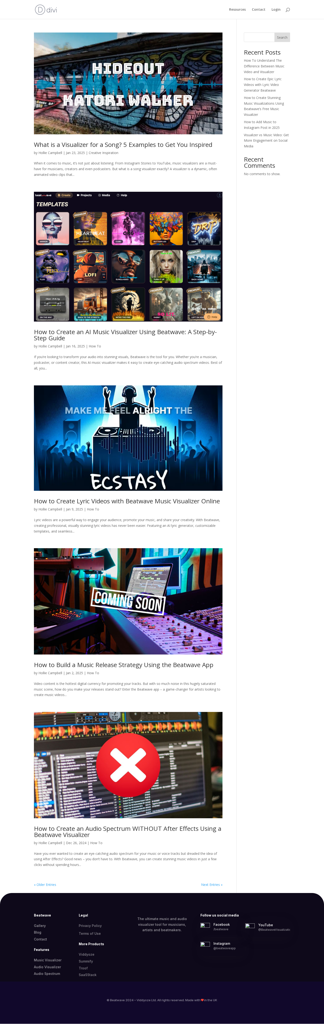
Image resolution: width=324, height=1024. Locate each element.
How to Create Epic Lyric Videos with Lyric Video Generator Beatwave (263, 85)
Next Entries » (211, 884)
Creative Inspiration (103, 152)
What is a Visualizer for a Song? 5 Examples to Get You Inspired (123, 144)
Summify (86, 961)
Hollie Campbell (50, 152)
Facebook (221, 924)
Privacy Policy (90, 926)
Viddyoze (86, 954)
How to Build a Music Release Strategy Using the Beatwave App (123, 664)
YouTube (265, 925)
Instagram (221, 943)
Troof (83, 968)
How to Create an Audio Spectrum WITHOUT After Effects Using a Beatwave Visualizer (127, 831)
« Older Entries (45, 884)
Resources (237, 10)
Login (276, 10)
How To (95, 346)
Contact (258, 10)
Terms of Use (90, 933)
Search (282, 37)
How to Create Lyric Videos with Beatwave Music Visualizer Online (127, 501)
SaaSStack (88, 975)
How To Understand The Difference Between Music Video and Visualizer (264, 66)
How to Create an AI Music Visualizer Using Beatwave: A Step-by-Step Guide (125, 334)
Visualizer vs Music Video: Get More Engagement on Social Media (266, 141)
